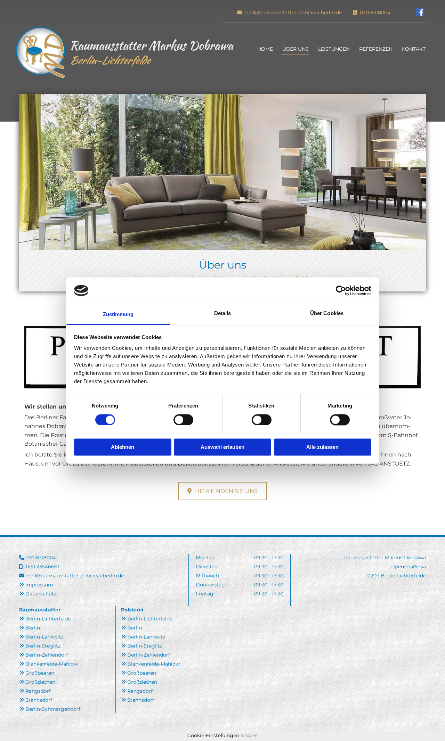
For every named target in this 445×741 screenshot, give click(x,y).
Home (265, 49)
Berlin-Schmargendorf (52, 709)
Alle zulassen (322, 447)
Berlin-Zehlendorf (46, 655)
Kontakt (414, 49)
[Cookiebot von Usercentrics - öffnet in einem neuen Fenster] (340, 290)
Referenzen (376, 49)
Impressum (39, 585)
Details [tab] (222, 313)
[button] (222, 491)
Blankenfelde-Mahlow (51, 664)
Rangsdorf (38, 691)
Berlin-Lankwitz (44, 637)
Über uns (295, 49)
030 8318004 (374, 12)
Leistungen (334, 49)
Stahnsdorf (38, 700)
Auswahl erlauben (222, 447)
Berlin (32, 628)
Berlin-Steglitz (42, 646)
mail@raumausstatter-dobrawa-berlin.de (292, 12)
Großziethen (40, 682)
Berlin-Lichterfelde (48, 619)
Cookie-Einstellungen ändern (222, 735)
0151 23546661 (42, 566)
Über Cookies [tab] (326, 313)
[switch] (183, 419)
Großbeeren (39, 673)
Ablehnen (122, 447)
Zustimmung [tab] (118, 315)
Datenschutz (40, 594)
